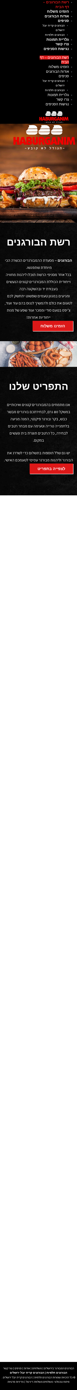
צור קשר (7, 1368)
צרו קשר (62, 44)
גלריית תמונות (57, 40)
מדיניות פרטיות (16, 1381)
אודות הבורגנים (57, 16)
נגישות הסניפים (56, 49)
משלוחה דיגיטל (34, 1381)
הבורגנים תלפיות (55, 34)
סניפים (63, 21)
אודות (27, 1368)
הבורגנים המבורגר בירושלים (59, 1368)
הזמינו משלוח (58, 11)
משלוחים (37, 1368)
